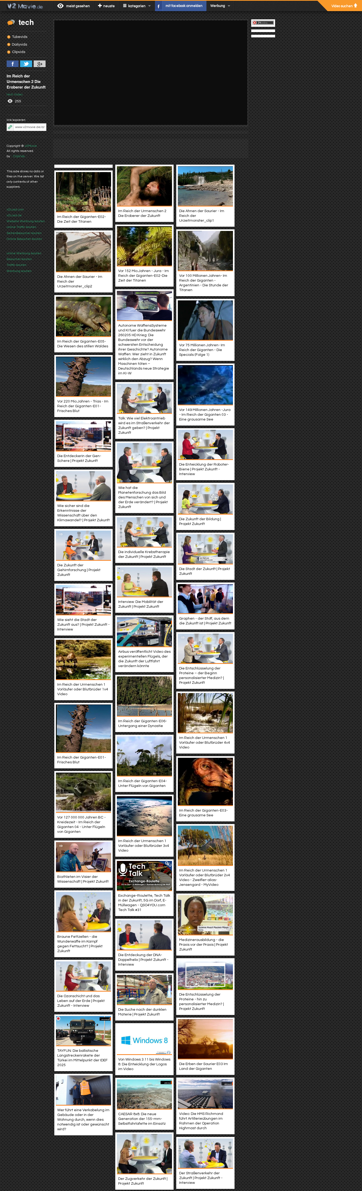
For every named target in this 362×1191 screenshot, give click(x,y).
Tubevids (19, 37)
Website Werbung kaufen (26, 221)
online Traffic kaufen (21, 227)
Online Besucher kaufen (24, 239)
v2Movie (31, 146)
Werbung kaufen (19, 271)
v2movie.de (26, 6)
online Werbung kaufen (24, 253)
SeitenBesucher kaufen (24, 233)
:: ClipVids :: (19, 156)
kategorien (136, 6)
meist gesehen (78, 6)
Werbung (217, 6)
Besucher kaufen (19, 259)
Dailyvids (19, 44)
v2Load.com (15, 209)
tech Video (15, 94)
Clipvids (18, 52)
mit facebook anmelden (184, 6)
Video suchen (342, 6)
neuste (109, 6)
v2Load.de (14, 215)
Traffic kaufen (17, 265)
